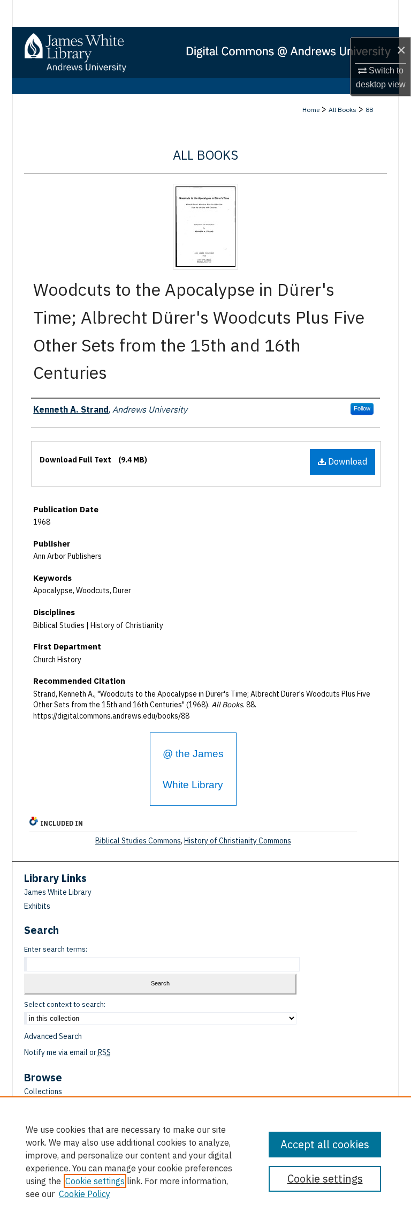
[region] (205, 1161)
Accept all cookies (324, 1144)
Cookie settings (95, 1181)
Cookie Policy (84, 1193)
